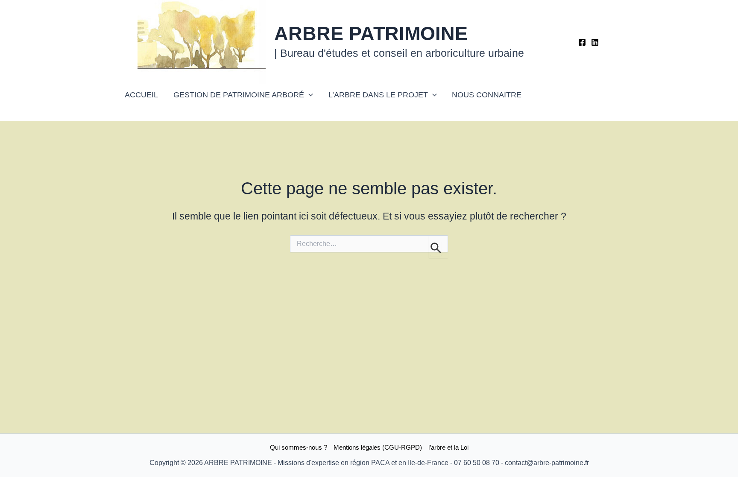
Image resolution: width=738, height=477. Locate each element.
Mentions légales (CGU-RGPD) (378, 447)
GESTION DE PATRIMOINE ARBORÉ (238, 95)
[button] (308, 94)
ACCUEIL (141, 95)
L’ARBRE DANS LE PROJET (378, 95)
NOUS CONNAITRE (486, 95)
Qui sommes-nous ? (298, 447)
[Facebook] (582, 42)
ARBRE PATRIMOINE (371, 33)
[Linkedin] (595, 42)
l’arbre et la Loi (448, 447)
